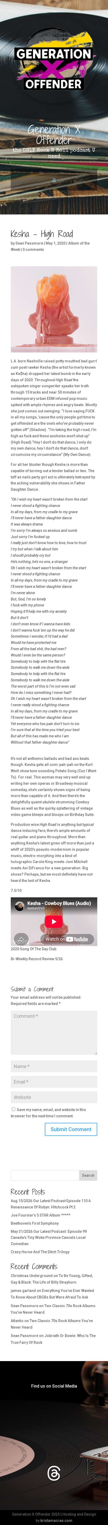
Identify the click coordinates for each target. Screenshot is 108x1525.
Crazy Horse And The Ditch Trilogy (40, 1252)
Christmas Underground (32, 1276)
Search (88, 1175)
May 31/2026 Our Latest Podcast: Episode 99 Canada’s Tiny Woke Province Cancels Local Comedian (49, 1237)
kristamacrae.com (56, 1520)
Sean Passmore (29, 243)
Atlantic (17, 1321)
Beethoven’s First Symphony (35, 1223)
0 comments (33, 249)
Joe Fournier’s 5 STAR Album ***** (40, 1215)
